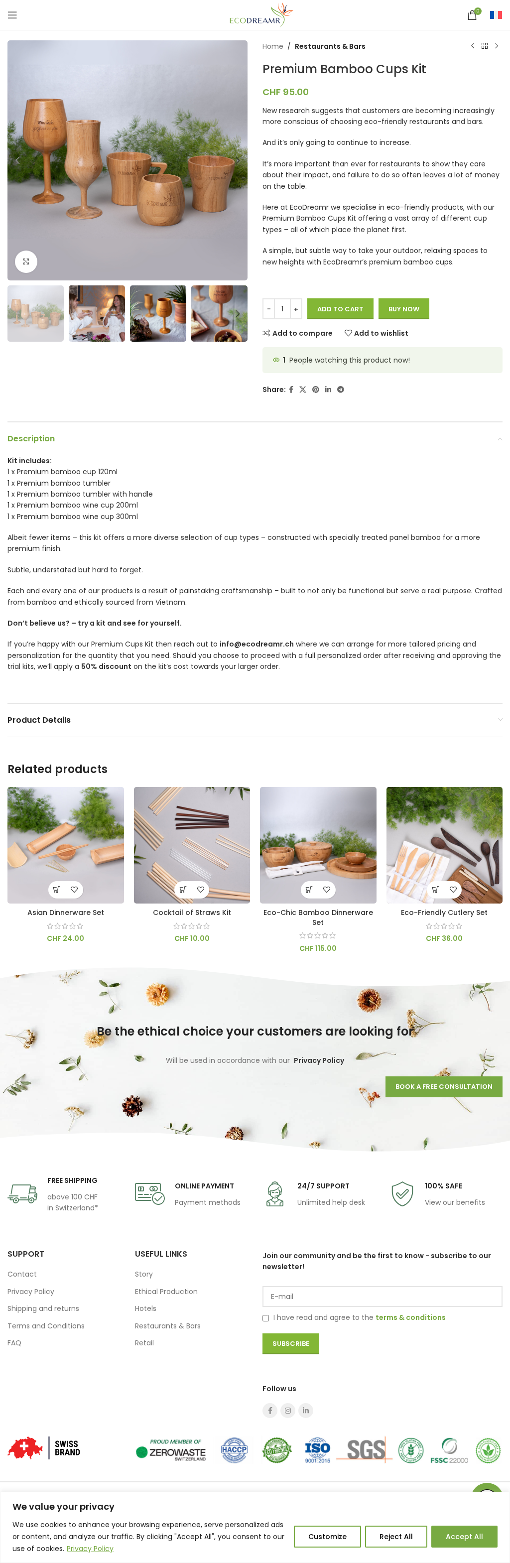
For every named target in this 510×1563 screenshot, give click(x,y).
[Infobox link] (52, 1194)
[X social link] (302, 389)
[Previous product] (473, 46)
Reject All (396, 1537)
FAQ (14, 1343)
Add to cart (340, 309)
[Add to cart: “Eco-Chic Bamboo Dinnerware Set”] (309, 890)
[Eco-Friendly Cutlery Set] (444, 845)
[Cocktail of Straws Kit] (192, 845)
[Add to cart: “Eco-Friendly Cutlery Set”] (435, 890)
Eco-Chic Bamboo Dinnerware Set (318, 917)
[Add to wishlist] (74, 890)
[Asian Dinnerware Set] (65, 845)
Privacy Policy (90, 1549)
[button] (17, 160)
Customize (327, 1537)
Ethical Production (166, 1292)
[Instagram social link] (287, 1410)
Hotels (145, 1308)
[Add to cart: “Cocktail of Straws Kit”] (183, 890)
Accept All (464, 1537)
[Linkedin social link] (328, 389)
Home (272, 46)
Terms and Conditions (46, 1326)
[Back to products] (485, 46)
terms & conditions (411, 1317)
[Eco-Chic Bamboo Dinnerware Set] (318, 845)
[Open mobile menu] (12, 15)
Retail (144, 1343)
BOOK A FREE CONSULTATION (444, 1086)
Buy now (403, 309)
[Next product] (497, 46)
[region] (255, 1527)
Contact (22, 1274)
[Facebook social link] (291, 389)
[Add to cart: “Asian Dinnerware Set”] (57, 890)
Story (144, 1274)
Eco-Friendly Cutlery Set (444, 912)
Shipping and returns (43, 1308)
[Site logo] (254, 14)
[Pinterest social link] (315, 389)
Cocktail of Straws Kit (192, 912)
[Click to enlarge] (26, 262)
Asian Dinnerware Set (65, 912)
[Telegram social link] (340, 389)
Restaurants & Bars (330, 46)
